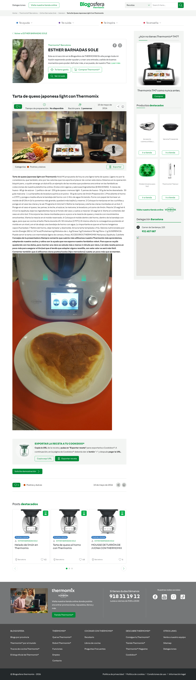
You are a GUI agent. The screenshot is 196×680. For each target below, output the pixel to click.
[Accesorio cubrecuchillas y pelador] (147, 125)
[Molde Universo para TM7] (147, 170)
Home (14, 13)
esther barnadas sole (48, 13)
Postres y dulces (22, 537)
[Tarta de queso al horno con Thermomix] (69, 524)
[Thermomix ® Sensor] (170, 170)
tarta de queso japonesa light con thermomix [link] (85, 13)
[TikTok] (183, 597)
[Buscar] (181, 5)
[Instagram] (174, 597)
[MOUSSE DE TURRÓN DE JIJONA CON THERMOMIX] (107, 524)
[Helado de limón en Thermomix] (31, 524)
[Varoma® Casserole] (170, 125)
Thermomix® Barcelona (28, 13)
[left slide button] (15, 568)
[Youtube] (164, 597)
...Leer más (115, 63)
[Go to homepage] (92, 5)
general (61, 13)
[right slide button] (123, 568)
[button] (138, 5)
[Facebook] (155, 597)
